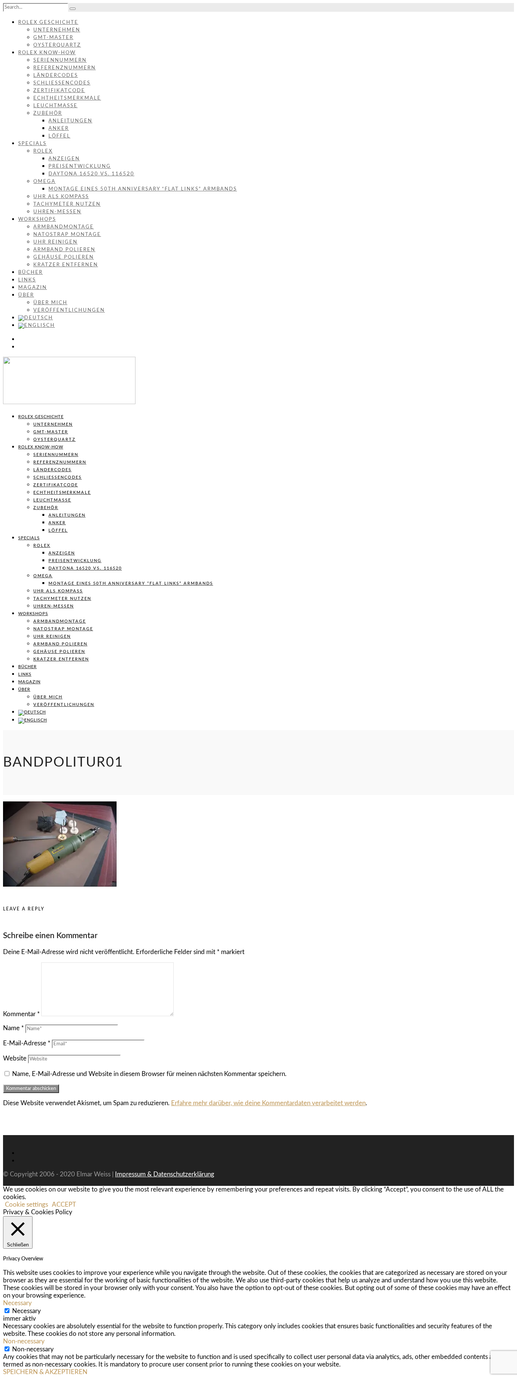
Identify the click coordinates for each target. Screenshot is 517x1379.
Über (26, 295)
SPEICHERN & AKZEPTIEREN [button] (45, 1372)
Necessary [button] (17, 1303)
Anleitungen (70, 121)
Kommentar (21, 1014)
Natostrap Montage (67, 234)
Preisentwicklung (79, 166)
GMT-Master (53, 37)
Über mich (50, 302)
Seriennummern (60, 60)
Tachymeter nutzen (67, 204)
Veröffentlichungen (69, 310)
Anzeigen (64, 158)
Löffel (59, 136)
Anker (58, 128)
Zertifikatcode (59, 90)
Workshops (37, 219)
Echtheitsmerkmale (67, 98)
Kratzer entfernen (65, 264)
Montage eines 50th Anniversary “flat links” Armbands (142, 189)
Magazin (32, 287)
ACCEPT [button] (64, 1204)
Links (27, 280)
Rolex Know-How (47, 52)
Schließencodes (61, 83)
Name (13, 1028)
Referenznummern (64, 68)
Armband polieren (64, 249)
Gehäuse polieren (63, 257)
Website (14, 1058)
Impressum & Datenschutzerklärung (164, 1174)
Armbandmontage (63, 227)
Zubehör (47, 113)
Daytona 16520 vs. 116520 (91, 174)
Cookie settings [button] (26, 1204)
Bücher (30, 272)
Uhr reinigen (55, 242)
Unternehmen (56, 30)
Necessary (26, 1311)
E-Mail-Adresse (26, 1043)
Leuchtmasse (55, 105)
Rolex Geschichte (48, 22)
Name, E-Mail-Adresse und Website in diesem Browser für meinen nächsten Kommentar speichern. (149, 1074)
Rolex (43, 151)
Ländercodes (55, 75)
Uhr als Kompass (61, 196)
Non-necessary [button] (24, 1341)
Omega (44, 181)
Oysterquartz (57, 45)
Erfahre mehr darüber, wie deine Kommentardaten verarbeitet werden (268, 1103)
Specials (32, 143)
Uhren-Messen (57, 211)
